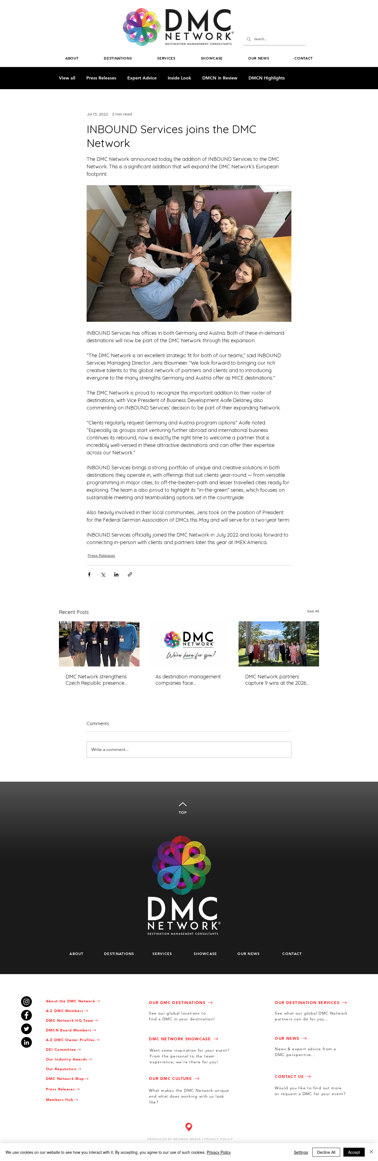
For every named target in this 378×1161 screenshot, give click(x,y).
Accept (354, 1152)
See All (313, 611)
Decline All (326, 1152)
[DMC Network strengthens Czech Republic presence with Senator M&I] (99, 643)
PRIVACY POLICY (218, 1139)
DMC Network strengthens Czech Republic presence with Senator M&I (96, 679)
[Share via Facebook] (89, 574)
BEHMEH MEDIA (187, 1139)
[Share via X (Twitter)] (102, 574)
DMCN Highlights (266, 78)
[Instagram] (26, 1001)
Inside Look (179, 78)
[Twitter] (26, 1028)
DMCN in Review (219, 78)
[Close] (371, 1152)
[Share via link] (130, 574)
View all (67, 78)
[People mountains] (279, 643)
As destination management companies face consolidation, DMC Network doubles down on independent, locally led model (188, 679)
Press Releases (101, 78)
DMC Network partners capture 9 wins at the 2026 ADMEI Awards (275, 679)
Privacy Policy (219, 1152)
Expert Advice (142, 78)
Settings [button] (301, 1152)
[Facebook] (26, 1015)
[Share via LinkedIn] (116, 574)
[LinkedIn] (26, 1042)
